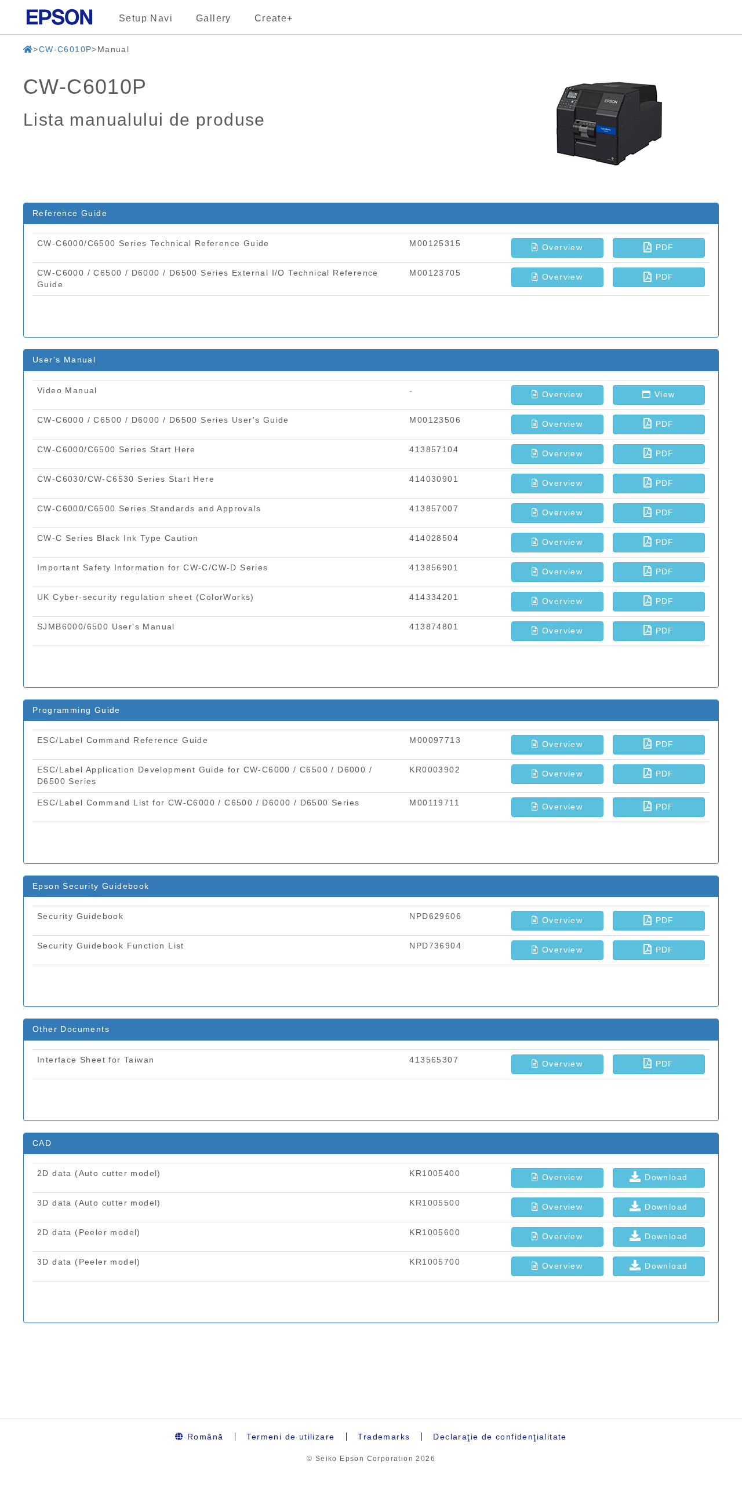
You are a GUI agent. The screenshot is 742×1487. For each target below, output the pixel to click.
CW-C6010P (65, 49)
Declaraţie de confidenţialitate (499, 1436)
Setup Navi (146, 18)
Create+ (273, 18)
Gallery (213, 18)
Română (204, 1436)
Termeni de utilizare (290, 1436)
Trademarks (384, 1436)
